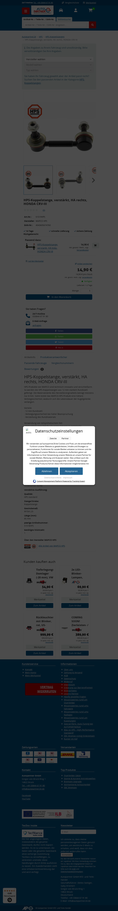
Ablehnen (47, 471)
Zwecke (53, 438)
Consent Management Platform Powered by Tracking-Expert (61, 481)
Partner (65, 438)
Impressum (67, 477)
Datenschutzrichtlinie (53, 477)
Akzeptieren (71, 471)
